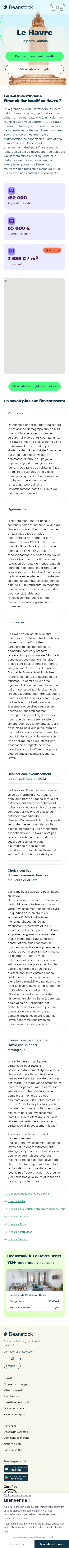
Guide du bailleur (14, 1408)
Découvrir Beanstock (16, 1431)
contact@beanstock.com (19, 1351)
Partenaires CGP (13, 1450)
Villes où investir (14, 1390)
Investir (8, 1378)
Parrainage (10, 1425)
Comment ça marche (16, 1437)
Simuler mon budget (16, 1384)
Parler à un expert (14, 1414)
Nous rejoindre (13, 1443)
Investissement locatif (17, 1402)
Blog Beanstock (13, 1396)
